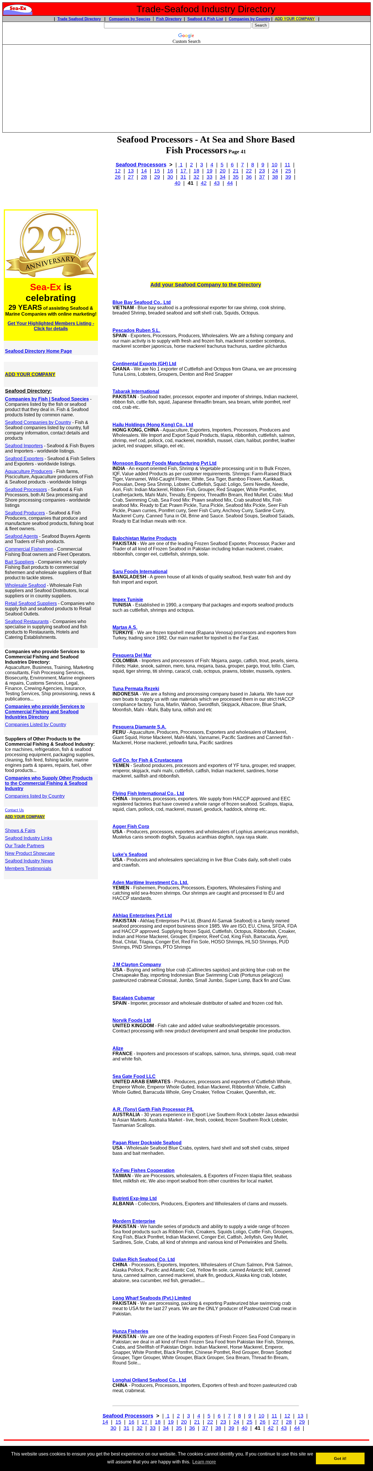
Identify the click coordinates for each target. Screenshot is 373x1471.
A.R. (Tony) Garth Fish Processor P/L (153, 1109)
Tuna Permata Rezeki (135, 688)
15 (157, 171)
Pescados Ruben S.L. (136, 330)
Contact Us (14, 810)
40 (177, 183)
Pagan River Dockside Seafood (147, 1142)
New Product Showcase (30, 853)
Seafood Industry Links (28, 838)
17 (184, 171)
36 (249, 177)
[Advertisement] (186, 86)
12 (118, 171)
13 (131, 171)
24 (275, 171)
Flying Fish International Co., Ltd (148, 793)
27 (131, 177)
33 (209, 177)
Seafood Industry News (29, 860)
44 (230, 183)
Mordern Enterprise (133, 1221)
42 (204, 183)
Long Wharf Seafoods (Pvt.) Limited (151, 1298)
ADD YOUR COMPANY (295, 19)
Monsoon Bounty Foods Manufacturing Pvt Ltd (164, 463)
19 (209, 171)
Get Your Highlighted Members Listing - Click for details (51, 326)
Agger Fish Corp (130, 826)
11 (287, 165)
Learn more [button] (204, 1461)
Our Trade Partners (24, 845)
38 (275, 177)
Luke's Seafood (129, 854)
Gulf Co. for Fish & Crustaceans (147, 760)
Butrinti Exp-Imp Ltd (134, 1198)
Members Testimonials (28, 868)
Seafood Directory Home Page (38, 351)
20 (223, 171)
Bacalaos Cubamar (133, 997)
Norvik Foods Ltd (131, 1020)
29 (157, 177)
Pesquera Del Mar (132, 655)
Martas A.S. (124, 627)
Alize (117, 1048)
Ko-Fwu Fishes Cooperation (143, 1170)
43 (217, 183)
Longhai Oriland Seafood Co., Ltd (149, 1380)
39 (288, 177)
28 (144, 177)
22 (249, 171)
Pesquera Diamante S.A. (139, 726)
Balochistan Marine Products (144, 538)
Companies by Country (249, 19)
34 (223, 177)
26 (118, 177)
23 (262, 171)
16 (170, 171)
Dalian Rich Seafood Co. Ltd (143, 1259)
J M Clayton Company (136, 964)
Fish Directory (169, 19)
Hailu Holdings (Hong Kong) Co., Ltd (152, 424)
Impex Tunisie (127, 599)
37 (262, 177)
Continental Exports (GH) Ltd (144, 363)
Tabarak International (135, 391)
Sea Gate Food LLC (134, 1076)
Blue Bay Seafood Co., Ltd (141, 302)
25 (288, 171)
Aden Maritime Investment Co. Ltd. (150, 882)
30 (170, 177)
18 (196, 171)
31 (183, 177)
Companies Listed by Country (35, 724)
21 (236, 171)
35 (236, 177)
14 (144, 171)
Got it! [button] (340, 1458)
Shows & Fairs (20, 830)
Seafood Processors (141, 165)
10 (274, 165)
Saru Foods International (139, 571)
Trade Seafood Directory (79, 19)
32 (196, 177)
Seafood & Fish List (205, 19)
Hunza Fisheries (130, 1331)
